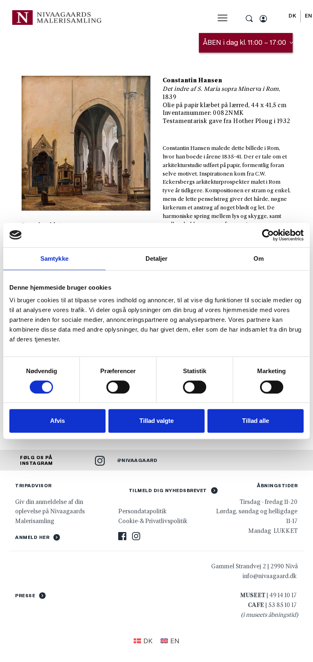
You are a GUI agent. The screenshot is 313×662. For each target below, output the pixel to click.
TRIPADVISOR (33, 485)
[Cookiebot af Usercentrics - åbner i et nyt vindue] (268, 235)
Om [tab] (258, 258)
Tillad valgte (156, 420)
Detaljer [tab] (156, 258)
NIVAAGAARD (139, 460)
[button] (222, 18)
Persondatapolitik (142, 511)
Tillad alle (255, 420)
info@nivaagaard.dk (269, 576)
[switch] (118, 387)
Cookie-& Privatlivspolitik (153, 521)
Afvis (57, 420)
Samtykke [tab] (54, 258)
